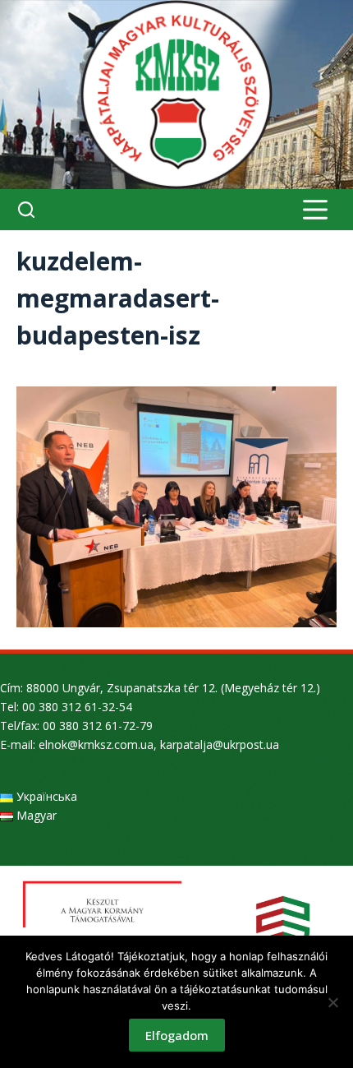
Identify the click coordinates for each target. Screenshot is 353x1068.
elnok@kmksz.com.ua (96, 744)
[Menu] (315, 209)
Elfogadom (177, 1035)
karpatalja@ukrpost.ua (219, 744)
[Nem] (332, 1002)
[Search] (26, 209)
